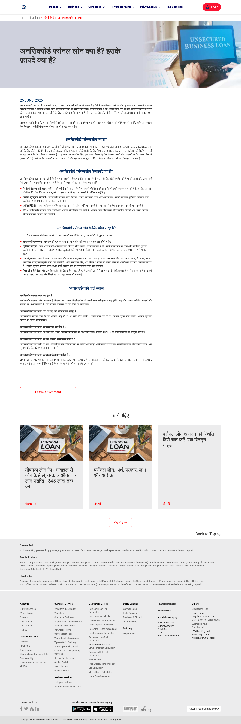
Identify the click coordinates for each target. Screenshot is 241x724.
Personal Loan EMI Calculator (98, 611)
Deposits (190, 550)
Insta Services (130, 613)
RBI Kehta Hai (61, 666)
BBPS (45, 569)
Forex (80, 584)
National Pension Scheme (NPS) (132, 562)
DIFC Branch (26, 621)
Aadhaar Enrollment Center (67, 686)
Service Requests (63, 634)
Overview (24, 641)
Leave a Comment (48, 392)
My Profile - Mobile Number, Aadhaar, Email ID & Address (48, 584)
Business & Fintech (132, 617)
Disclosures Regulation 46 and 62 (33, 664)
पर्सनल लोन (33, 17)
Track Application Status (66, 638)
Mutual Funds (107, 562)
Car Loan (139, 565)
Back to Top (206, 534)
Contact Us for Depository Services (67, 652)
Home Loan (25, 562)
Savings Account (58, 562)
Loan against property (66, 565)
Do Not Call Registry (64, 658)
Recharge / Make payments (106, 550)
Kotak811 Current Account (120, 565)
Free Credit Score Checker (102, 663)
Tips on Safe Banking (65, 642)
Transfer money (83, 550)
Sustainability (26, 658)
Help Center (129, 633)
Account (24, 581)
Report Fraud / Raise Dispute (68, 621)
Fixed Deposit (27, 565)
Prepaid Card (182, 565)
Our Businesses (28, 609)
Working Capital (193, 584)
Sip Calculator (96, 668)
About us (24, 603)
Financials (25, 645)
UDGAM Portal (61, 670)
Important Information (65, 609)
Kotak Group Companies (202, 708)
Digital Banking (130, 603)
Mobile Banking (27, 550)
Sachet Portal (61, 662)
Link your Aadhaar (63, 682)
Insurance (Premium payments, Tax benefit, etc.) (109, 584)
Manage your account (62, 550)
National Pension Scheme (171, 550)
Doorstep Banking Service (67, 646)
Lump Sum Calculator (99, 676)
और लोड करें (120, 522)
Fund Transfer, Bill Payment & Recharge (103, 581)
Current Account (76, 562)
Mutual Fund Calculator (100, 672)
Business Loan (157, 562)
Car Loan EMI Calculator (101, 616)
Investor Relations (29, 636)
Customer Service (63, 603)
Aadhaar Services (63, 677)
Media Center (26, 613)
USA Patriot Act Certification (206, 619)
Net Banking (43, 550)
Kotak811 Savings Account (92, 565)
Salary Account (197, 565)
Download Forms (62, 629)
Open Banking (130, 621)
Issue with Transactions (42, 581)
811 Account (75, 581)
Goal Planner (95, 659)
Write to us (59, 613)
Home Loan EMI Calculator (102, 620)
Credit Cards (128, 550)
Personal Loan (40, 562)
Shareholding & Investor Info (34, 654)
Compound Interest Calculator (98, 654)
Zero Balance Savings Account (182, 562)
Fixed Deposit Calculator (101, 624)
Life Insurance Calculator (101, 633)
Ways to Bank (130, 609)
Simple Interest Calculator (102, 648)
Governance (26, 650)
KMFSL (23, 629)
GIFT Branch (26, 625)
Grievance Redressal (64, 617)
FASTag (137, 581)
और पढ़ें (29, 503)
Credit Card (61, 581)
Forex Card (55, 569)
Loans (153, 550)
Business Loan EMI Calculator (98, 639)
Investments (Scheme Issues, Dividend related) (159, 584)
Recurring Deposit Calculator (103, 629)
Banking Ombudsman (65, 625)
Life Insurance (206, 562)
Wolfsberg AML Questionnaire (199, 625)
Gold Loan (151, 565)
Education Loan (166, 565)
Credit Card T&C (200, 609)
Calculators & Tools (99, 603)
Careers (24, 617)
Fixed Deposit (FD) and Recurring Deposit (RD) (166, 581)
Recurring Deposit (44, 565)
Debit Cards (142, 550)
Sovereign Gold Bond (30, 569)
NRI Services (197, 581)
